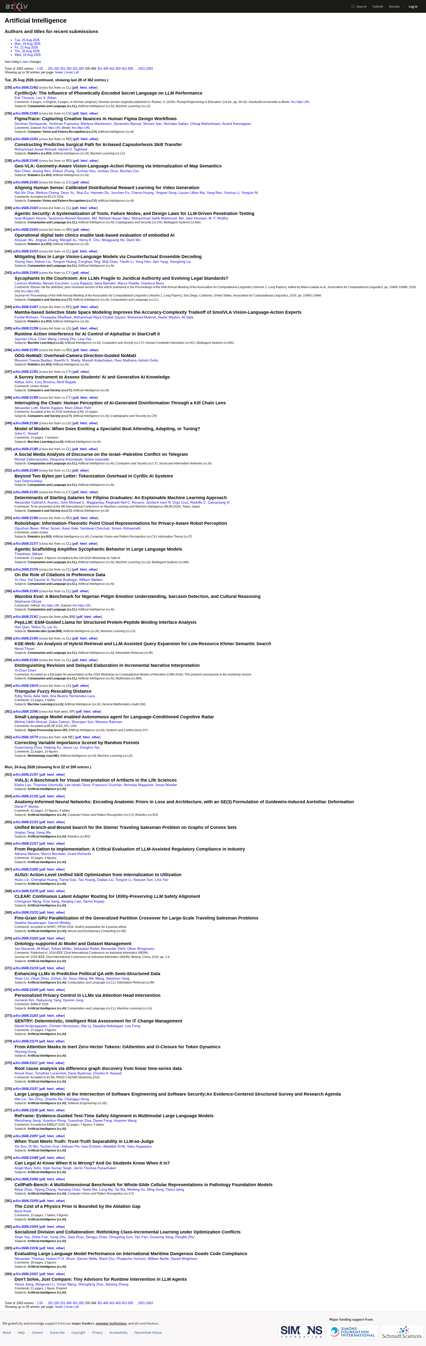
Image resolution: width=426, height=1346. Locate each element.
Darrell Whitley (59, 923)
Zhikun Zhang (63, 171)
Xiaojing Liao (71, 901)
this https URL (300, 101)
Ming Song (155, 1189)
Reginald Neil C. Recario (125, 502)
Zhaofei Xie (54, 1099)
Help (21, 1332)
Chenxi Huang (142, 193)
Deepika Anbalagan (108, 1026)
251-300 (65, 68)
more (69, 72)
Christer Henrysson (64, 1026)
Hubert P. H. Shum (60, 1259)
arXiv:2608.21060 (26, 1179)
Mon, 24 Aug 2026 (27, 44)
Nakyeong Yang (48, 1000)
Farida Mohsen (26, 317)
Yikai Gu (82, 193)
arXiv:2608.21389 (26, 397)
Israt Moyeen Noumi (30, 218)
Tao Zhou (35, 1099)
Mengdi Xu (68, 240)
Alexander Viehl (113, 949)
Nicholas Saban (176, 124)
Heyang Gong (25, 1051)
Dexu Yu (67, 193)
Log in (413, 6)
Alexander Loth (26, 408)
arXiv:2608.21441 (26, 139)
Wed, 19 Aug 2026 (28, 55)
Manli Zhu (107, 1259)
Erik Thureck (24, 98)
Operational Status (147, 1332)
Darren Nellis (87, 1259)
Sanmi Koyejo (94, 901)
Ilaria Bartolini (105, 283)
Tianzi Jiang (175, 1189)
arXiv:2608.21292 (26, 869)
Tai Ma (120, 1189)
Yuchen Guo (49, 1146)
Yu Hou (20, 580)
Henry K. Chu (89, 240)
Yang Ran (214, 193)
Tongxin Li (123, 880)
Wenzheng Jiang (28, 1120)
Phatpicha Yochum (131, 1259)
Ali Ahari (42, 949)
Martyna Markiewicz (96, 124)
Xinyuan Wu (24, 240)
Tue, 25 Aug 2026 (27, 40)
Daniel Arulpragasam (31, 1026)
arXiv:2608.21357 (26, 774)
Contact (37, 1332)
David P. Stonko (27, 806)
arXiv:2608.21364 (26, 660)
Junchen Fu (120, 193)
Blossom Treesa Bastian (33, 360)
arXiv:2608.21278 (26, 891)
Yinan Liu (22, 978)
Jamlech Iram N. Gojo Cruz (167, 502)
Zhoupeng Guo (121, 1237)
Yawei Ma (89, 1189)
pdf (75, 87)
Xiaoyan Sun (143, 880)
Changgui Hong (77, 1099)
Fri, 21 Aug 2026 (26, 47)
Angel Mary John (28, 1168)
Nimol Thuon (25, 649)
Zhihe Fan (40, 1237)
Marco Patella (128, 283)
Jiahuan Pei (70, 1146)
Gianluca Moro (152, 283)
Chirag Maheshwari (205, 124)
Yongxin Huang (64, 261)
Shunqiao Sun (82, 722)
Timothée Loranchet (50, 1073)
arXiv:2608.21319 (26, 822)
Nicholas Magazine (138, 785)
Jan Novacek (25, 949)
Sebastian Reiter (86, 949)
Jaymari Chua (25, 339)
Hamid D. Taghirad (72, 149)
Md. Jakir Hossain (193, 218)
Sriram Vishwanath (126, 528)
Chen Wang (47, 339)
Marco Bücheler (53, 854)
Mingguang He (113, 240)
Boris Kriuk (23, 1211)
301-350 (78, 68)
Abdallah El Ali (114, 1146)
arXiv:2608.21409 (26, 273)
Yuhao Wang (66, 1284)
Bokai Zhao (23, 1189)
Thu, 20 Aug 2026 (27, 51)
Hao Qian (22, 627)
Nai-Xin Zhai (24, 193)
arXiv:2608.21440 (26, 161)
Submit (378, 6)
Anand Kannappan (236, 124)
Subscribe (57, 1332)
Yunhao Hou (85, 171)
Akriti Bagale (66, 382)
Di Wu (33, 1146)
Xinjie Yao (22, 1237)
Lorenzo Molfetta (28, 283)
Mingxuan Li (45, 1284)
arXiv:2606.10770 (26, 737)
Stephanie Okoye (28, 601)
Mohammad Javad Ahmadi (35, 149)
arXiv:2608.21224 (26, 938)
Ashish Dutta (148, 360)
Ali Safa (187, 317)
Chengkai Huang (44, 880)
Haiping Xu (52, 747)
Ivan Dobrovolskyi (28, 481)
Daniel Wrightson (184, 1259)
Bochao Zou (129, 171)
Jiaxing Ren (41, 171)
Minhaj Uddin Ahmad (31, 722)
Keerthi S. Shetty (67, 360)
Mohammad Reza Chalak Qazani (99, 317)
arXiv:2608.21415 (26, 251)
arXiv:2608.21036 (26, 1248)
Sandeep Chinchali (94, 528)
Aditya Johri (24, 382)
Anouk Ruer (24, 1073)
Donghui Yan (90, 747)
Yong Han (143, 261)
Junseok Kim (25, 1000)
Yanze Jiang (24, 1284)
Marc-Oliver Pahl (78, 408)
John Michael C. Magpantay (82, 502)
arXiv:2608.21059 (26, 1201)
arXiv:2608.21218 (26, 968)
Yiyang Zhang (45, 1189)
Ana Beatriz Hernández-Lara (72, 696)
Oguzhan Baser (27, 528)
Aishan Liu (43, 261)
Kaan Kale (70, 528)
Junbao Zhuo (107, 171)
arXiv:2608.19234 (26, 686)
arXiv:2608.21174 (26, 1041)
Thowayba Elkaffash (56, 317)
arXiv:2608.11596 (26, 711)
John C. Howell (26, 433)
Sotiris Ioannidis (97, 459)
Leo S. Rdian (46, 98)
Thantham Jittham (29, 554)
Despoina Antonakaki (66, 459)
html (83, 87)
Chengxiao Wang (28, 901)
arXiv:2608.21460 (26, 113)
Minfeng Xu (136, 1189)
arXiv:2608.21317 (26, 843)
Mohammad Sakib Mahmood (154, 218)
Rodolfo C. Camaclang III (210, 502)
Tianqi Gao (67, 880)
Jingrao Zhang (46, 240)
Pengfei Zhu (184, 1237)
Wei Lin (20, 1099)
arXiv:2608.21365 (26, 638)
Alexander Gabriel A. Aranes (36, 502)
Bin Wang (96, 978)
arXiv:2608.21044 (26, 1227)
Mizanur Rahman (108, 722)
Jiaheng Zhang (116, 1284)
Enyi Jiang (51, 901)
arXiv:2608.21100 (26, 1110)
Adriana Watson (27, 854)
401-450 (115, 68)
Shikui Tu (38, 627)
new (25, 62)
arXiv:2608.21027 (26, 1274)
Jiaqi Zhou (76, 1237)
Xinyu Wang (78, 978)
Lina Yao (84, 339)
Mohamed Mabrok (141, 317)
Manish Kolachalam (97, 360)
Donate (394, 6)
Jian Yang (160, 261)
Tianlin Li (126, 261)
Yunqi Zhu (58, 1237)
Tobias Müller (61, 949)
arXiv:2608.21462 (26, 87)
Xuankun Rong (54, 1120)
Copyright (78, 1332)
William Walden (91, 580)
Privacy (97, 1332)
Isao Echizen (91, 1146)
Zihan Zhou (40, 978)
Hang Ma (43, 832)
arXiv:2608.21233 (26, 912)
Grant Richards (79, 854)
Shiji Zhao (110, 261)
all (77, 72)
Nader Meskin (169, 317)
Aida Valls (40, 696)
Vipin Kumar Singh (57, 1168)
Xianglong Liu (180, 261)
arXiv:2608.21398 (26, 328)
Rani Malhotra (126, 360)
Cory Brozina (45, 382)
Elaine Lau (23, 785)
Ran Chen (22, 171)
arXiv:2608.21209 (26, 990)
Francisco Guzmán (107, 785)
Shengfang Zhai (90, 1284)
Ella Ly (86, 1026)
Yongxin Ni (249, 193)
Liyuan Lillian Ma (191, 193)
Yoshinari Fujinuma (64, 124)
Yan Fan (141, 1237)
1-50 (40, 68)
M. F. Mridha (218, 218)
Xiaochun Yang (117, 978)
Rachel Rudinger (64, 580)
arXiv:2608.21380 (26, 518)
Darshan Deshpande (31, 124)
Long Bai (106, 1189)
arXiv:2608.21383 (26, 492)
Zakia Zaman (59, 722)
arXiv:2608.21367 (26, 617)
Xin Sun (21, 1146)
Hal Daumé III (38, 580)
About (6, 1332)
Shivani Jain (152, 124)
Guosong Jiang (161, 1237)
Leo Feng (132, 1026)
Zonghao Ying (89, 261)
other (93, 87)
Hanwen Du (100, 193)
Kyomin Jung (73, 1000)
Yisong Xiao (24, 261)
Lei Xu (52, 627)
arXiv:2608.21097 (26, 1136)
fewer (59, 72)
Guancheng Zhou (28, 747)
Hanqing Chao (69, 1189)
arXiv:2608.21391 (26, 372)
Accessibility (118, 1332)
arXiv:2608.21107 (26, 1089)
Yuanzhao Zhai (79, 1120)
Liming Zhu (67, 339)
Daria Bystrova (79, 1073)
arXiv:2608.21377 (26, 543)
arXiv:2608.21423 (26, 208)
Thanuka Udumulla (48, 785)
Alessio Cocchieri (56, 283)
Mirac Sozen (50, 528)
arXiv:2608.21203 (26, 1016)
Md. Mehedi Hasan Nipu (111, 218)
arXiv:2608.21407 (26, 307)
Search (361, 6)
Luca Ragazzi (81, 283)
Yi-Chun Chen (25, 670)
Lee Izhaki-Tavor (77, 785)
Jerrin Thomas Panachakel (95, 1168)
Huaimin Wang (125, 1120)
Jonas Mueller (166, 785)
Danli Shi (133, 240)
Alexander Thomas (29, 1259)
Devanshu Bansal (127, 124)
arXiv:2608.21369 (26, 591)
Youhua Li (231, 193)
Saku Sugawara (139, 1146)
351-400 (102, 68)
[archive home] (16, 6)
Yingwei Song (166, 193)
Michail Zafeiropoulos (31, 459)
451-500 (127, 68)
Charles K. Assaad (107, 1073)
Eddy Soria (23, 696)
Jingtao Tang (25, 832)
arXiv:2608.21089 (26, 1158)
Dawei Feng (102, 1120)
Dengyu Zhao (96, 1237)
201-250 (53, 68)
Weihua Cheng (47, 193)
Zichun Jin (59, 978)
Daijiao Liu (105, 880)
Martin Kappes (51, 408)
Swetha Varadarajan (30, 923)
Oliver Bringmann (140, 949)
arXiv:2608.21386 (26, 423)
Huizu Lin (22, 880)
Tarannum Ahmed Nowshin (69, 218)
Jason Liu (70, 747)
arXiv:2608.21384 (26, 470)
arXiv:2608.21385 (26, 449)
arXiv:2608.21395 (26, 350)
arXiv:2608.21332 (26, 796)
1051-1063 (145, 68)
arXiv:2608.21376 (26, 569)
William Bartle (158, 1259)
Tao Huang (86, 880)
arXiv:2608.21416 (26, 229)
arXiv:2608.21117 (26, 1063)
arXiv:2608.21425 (26, 182)
